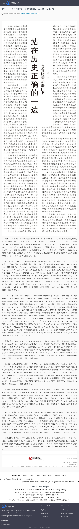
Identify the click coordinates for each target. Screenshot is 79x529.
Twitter (24, 476)
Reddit (31, 476)
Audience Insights (67, 513)
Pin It (64, 476)
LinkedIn (57, 476)
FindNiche (44, 516)
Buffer (50, 476)
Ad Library (64, 516)
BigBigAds (44, 513)
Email (44, 476)
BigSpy (43, 510)
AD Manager (65, 510)
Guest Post (5, 525)
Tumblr (37, 476)
